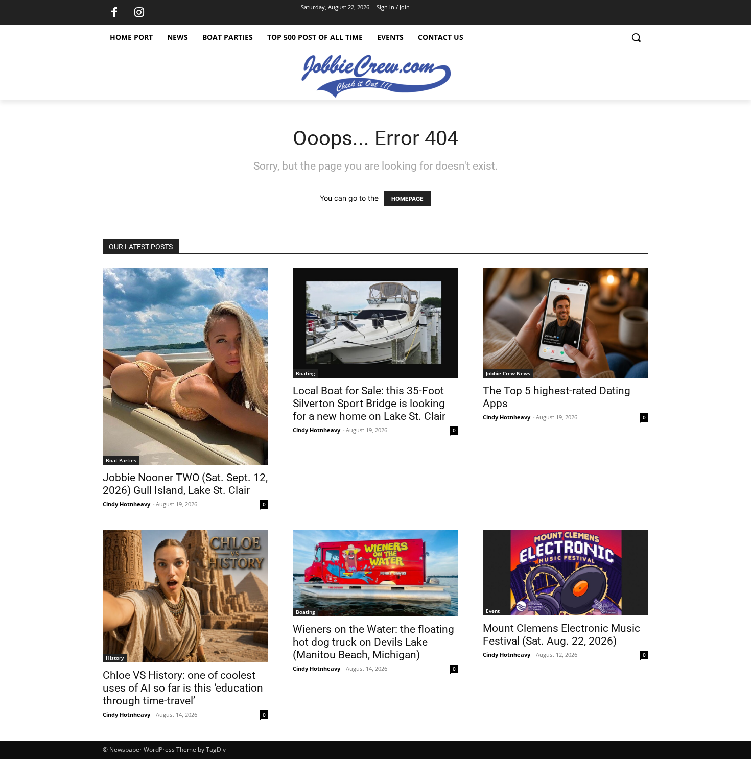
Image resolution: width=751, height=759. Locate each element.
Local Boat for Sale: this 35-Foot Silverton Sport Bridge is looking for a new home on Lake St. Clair (369, 403)
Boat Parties (121, 460)
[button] (636, 37)
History (115, 657)
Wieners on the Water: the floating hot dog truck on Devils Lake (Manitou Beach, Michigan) (373, 642)
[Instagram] (139, 13)
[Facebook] (114, 13)
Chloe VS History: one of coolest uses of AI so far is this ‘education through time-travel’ (183, 688)
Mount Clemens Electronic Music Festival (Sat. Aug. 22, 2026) (561, 634)
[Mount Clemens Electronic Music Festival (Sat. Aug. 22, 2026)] (565, 572)
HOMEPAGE (407, 198)
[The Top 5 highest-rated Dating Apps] (565, 323)
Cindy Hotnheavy (126, 504)
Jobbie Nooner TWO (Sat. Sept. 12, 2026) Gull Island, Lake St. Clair (185, 483)
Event (493, 610)
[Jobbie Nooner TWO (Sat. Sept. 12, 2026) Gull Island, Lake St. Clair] (185, 366)
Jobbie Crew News (508, 373)
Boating (305, 373)
